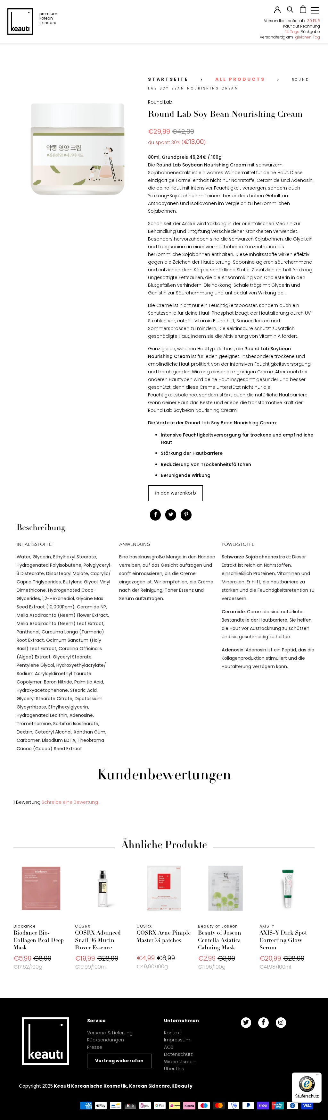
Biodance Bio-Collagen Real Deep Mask (41, 888)
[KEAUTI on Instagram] (281, 1022)
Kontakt (172, 1033)
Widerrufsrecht (180, 1061)
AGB (169, 1047)
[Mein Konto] (277, 11)
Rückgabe (302, 31)
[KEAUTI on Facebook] (263, 1022)
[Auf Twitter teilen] (170, 514)
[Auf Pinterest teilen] (186, 514)
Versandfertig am (290, 37)
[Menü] (318, 1076)
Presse (94, 1047)
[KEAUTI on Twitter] (246, 1022)
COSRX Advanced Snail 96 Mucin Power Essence (102, 888)
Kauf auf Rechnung (301, 26)
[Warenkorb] (303, 11)
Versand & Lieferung (110, 1033)
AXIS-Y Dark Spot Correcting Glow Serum (287, 888)
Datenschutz (178, 1054)
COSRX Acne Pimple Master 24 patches (164, 888)
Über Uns (174, 1068)
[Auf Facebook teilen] (155, 514)
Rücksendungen (105, 1040)
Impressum (177, 1040)
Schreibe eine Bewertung (70, 802)
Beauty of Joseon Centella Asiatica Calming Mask (225, 888)
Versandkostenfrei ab (292, 20)
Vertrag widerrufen (119, 1060)
